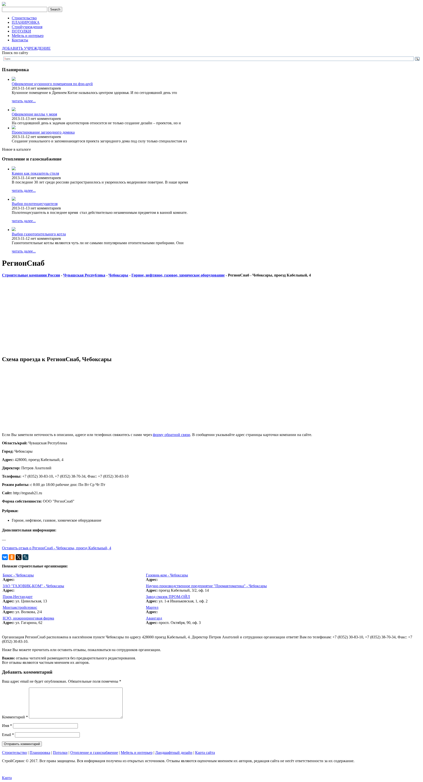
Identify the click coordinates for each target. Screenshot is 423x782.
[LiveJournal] (25, 557)
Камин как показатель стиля (35, 173)
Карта (7, 778)
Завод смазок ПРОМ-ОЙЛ (168, 597)
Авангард (154, 618)
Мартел (152, 607)
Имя (7, 726)
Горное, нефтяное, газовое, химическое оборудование (178, 275)
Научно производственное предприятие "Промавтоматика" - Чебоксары (206, 586)
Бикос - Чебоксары (18, 575)
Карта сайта (205, 752)
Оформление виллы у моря (34, 114)
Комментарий (15, 717)
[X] (19, 557)
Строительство (24, 18)
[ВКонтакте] (5, 557)
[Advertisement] (149, 317)
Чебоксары (118, 275)
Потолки (60, 752)
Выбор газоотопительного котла (39, 234)
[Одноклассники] (12, 557)
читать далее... (24, 101)
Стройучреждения (27, 27)
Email (8, 735)
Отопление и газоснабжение (94, 752)
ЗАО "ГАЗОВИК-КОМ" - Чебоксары (33, 586)
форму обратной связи (171, 435)
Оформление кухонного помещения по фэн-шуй (52, 84)
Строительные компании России (31, 275)
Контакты (20, 40)
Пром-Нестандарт (18, 597)
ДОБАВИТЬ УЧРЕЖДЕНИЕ (26, 48)
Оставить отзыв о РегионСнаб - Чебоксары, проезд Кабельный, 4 (56, 548)
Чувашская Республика (84, 275)
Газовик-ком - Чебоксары (167, 575)
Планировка (40, 752)
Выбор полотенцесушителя (35, 204)
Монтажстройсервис (20, 607)
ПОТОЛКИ (21, 31)
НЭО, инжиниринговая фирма (28, 618)
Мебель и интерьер (28, 36)
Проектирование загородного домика (43, 132)
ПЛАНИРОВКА (26, 22)
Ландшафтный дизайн (173, 752)
